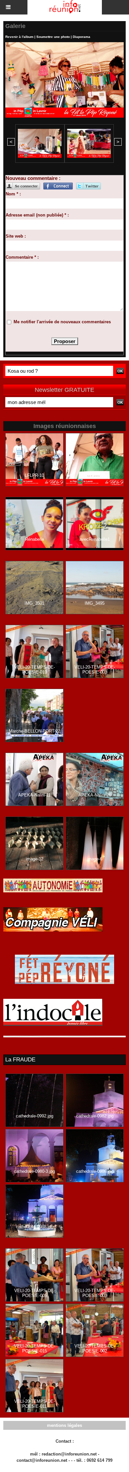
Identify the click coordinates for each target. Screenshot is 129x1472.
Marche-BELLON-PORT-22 (34, 731)
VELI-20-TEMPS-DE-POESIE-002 (94, 1348)
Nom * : (13, 193)
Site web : (16, 236)
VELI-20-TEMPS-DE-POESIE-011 (34, 1404)
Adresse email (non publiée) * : (37, 215)
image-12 (34, 858)
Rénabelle (34, 539)
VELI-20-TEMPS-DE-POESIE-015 (34, 1348)
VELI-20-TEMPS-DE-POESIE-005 (34, 1293)
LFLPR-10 (34, 475)
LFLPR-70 (94, 475)
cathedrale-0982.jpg (94, 1115)
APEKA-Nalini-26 (94, 795)
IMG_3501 (34, 603)
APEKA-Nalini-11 (34, 795)
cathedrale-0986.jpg (94, 1171)
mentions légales (64, 1425)
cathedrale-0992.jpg (34, 1115)
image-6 (94, 858)
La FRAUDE (20, 1059)
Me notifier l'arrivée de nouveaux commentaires (62, 321)
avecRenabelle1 (94, 539)
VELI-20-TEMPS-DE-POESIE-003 (94, 670)
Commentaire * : (22, 257)
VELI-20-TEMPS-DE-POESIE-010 (34, 670)
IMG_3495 (95, 603)
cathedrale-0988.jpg (34, 1226)
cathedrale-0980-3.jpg (34, 1171)
